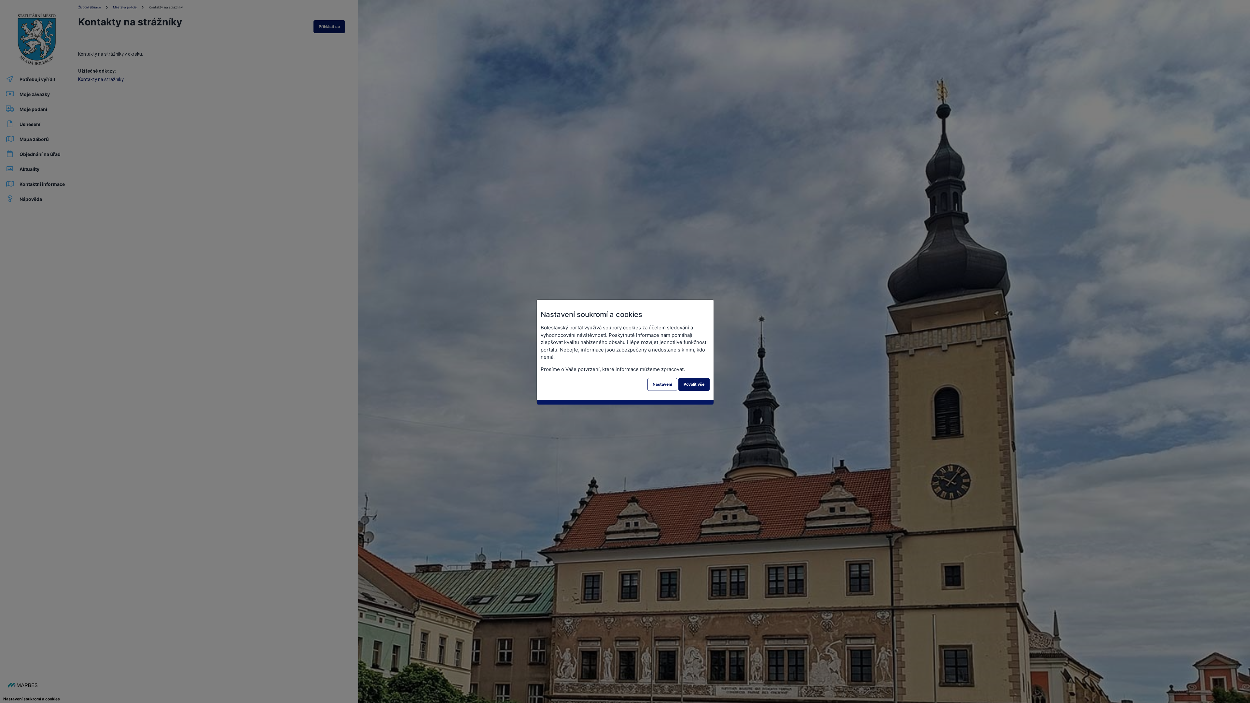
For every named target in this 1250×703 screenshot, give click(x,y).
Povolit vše (694, 384)
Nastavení (662, 384)
